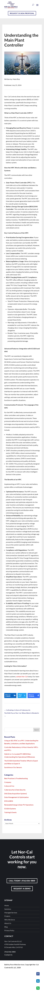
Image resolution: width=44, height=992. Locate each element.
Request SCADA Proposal (22, 13)
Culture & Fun (9, 786)
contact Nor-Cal (22, 676)
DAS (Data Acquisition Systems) (15, 793)
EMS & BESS (8, 801)
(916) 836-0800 (10, 952)
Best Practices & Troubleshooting (16, 778)
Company (7, 782)
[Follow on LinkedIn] (38, 981)
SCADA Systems (10, 809)
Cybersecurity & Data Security (14, 790)
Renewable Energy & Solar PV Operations (18, 805)
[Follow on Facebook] (38, 973)
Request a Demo (22, 888)
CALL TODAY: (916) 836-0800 (22, 881)
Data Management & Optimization (16, 797)
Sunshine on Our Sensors (13, 767)
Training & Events (10, 812)
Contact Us (8, 955)
